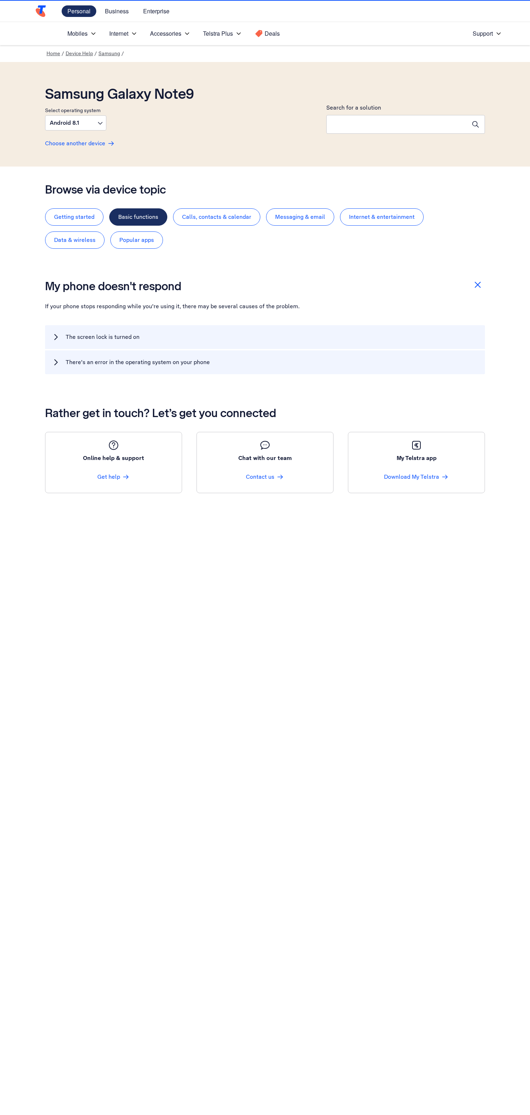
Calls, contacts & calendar (216, 217)
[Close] (478, 285)
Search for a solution (353, 107)
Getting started (74, 217)
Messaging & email (300, 217)
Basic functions (138, 217)
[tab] (74, 217)
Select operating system (73, 110)
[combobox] (396, 124)
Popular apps (136, 240)
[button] (75, 122)
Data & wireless (75, 240)
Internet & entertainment (382, 217)
